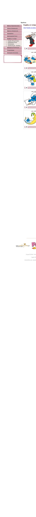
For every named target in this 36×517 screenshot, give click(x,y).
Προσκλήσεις (11, 44)
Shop (24, 27)
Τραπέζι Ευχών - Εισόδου (14, 45)
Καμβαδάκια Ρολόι (12, 42)
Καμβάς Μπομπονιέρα (13, 41)
